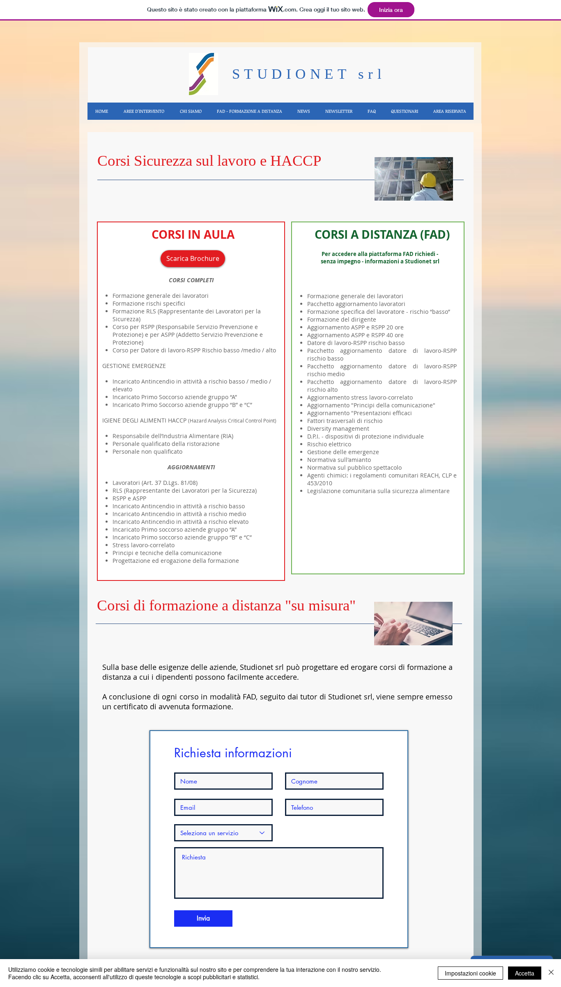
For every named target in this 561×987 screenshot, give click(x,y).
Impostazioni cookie (470, 973)
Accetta (524, 973)
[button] (143, 111)
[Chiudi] (551, 973)
